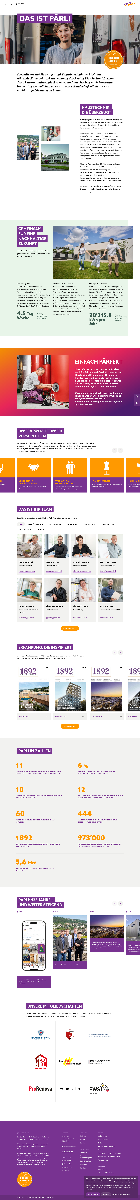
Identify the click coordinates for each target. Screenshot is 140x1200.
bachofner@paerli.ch (108, 571)
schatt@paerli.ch (106, 618)
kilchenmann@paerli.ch (82, 571)
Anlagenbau (102, 1136)
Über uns (83, 1152)
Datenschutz (21, 1197)
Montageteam (89, 524)
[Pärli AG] (129, 3)
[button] (114, 450)
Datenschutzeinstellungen (36, 1197)
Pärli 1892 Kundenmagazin (86, 1157)
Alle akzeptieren (93, 1194)
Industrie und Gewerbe (106, 1146)
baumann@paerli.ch (26, 618)
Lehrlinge (83, 1164)
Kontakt (83, 1168)
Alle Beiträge (103, 1169)
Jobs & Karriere (85, 1161)
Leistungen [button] (83, 1133)
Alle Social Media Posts (106, 1173)
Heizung (83, 1136)
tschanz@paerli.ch (80, 618)
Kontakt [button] (65, 1133)
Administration (55, 524)
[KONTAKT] (137, 403)
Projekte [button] (101, 1133)
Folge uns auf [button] (66, 1157)
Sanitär (82, 1139)
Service (83, 1143)
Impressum (50, 1197)
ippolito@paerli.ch (53, 618)
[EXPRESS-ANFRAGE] (137, 397)
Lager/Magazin (25, 529)
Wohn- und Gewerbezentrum (109, 1157)
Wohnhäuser (103, 1160)
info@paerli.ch (67, 1151)
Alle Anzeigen (69, 628)
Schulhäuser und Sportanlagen (109, 1153)
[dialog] (111, 1187)
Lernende (40, 529)
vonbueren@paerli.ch (54, 571)
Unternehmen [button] (84, 1149)
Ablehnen (106, 1194)
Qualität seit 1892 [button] (23, 1133)
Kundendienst (72, 524)
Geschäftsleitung (35, 524)
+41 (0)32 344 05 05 (69, 1146)
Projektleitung (107, 524)
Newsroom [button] (101, 1166)
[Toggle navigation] (5, 3)
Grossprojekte (103, 1139)
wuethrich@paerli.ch (27, 571)
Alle (20, 524)
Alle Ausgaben (69, 726)
